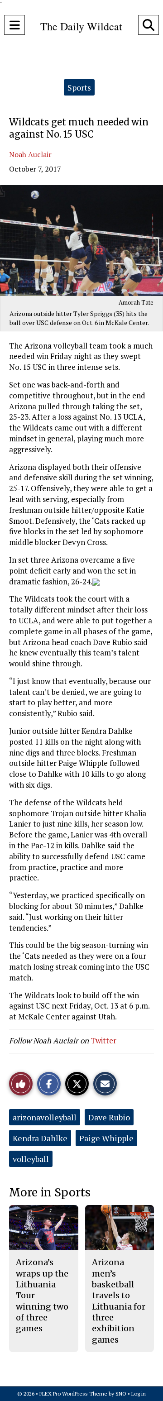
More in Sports (50, 1193)
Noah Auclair (30, 154)
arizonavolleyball (45, 1117)
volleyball (31, 1158)
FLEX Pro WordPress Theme (73, 1393)
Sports (79, 87)
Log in (138, 1393)
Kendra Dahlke (40, 1138)
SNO (120, 1393)
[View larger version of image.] (81, 240)
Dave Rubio (109, 1117)
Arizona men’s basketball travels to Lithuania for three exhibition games (118, 1300)
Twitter (103, 1040)
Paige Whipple (106, 1138)
